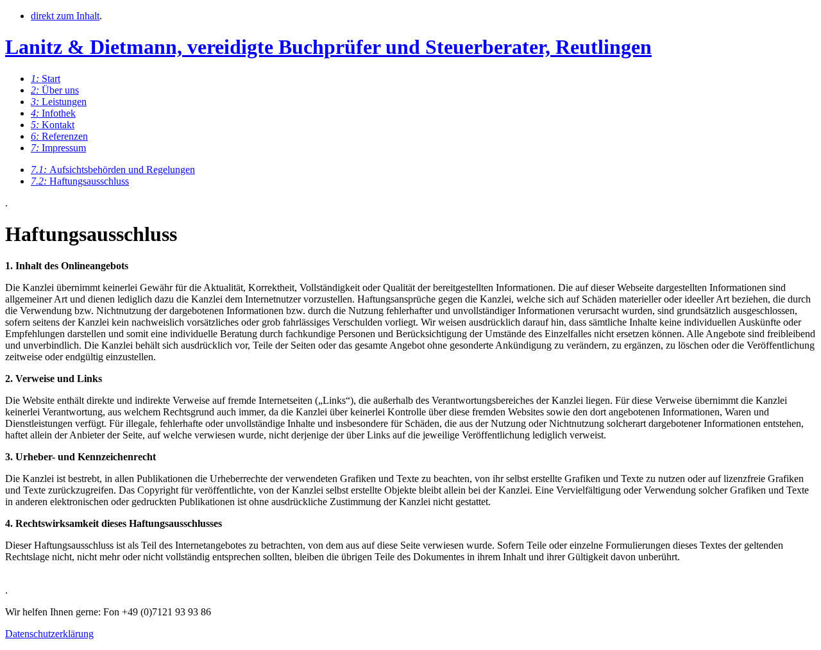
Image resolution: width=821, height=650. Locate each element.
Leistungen (59, 101)
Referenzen (59, 136)
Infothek (53, 113)
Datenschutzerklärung (49, 633)
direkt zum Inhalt (65, 15)
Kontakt (52, 124)
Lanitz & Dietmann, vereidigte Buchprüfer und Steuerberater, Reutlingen (328, 46)
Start (45, 78)
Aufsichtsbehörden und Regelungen (113, 169)
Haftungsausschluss (80, 181)
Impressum (58, 147)
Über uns (55, 90)
